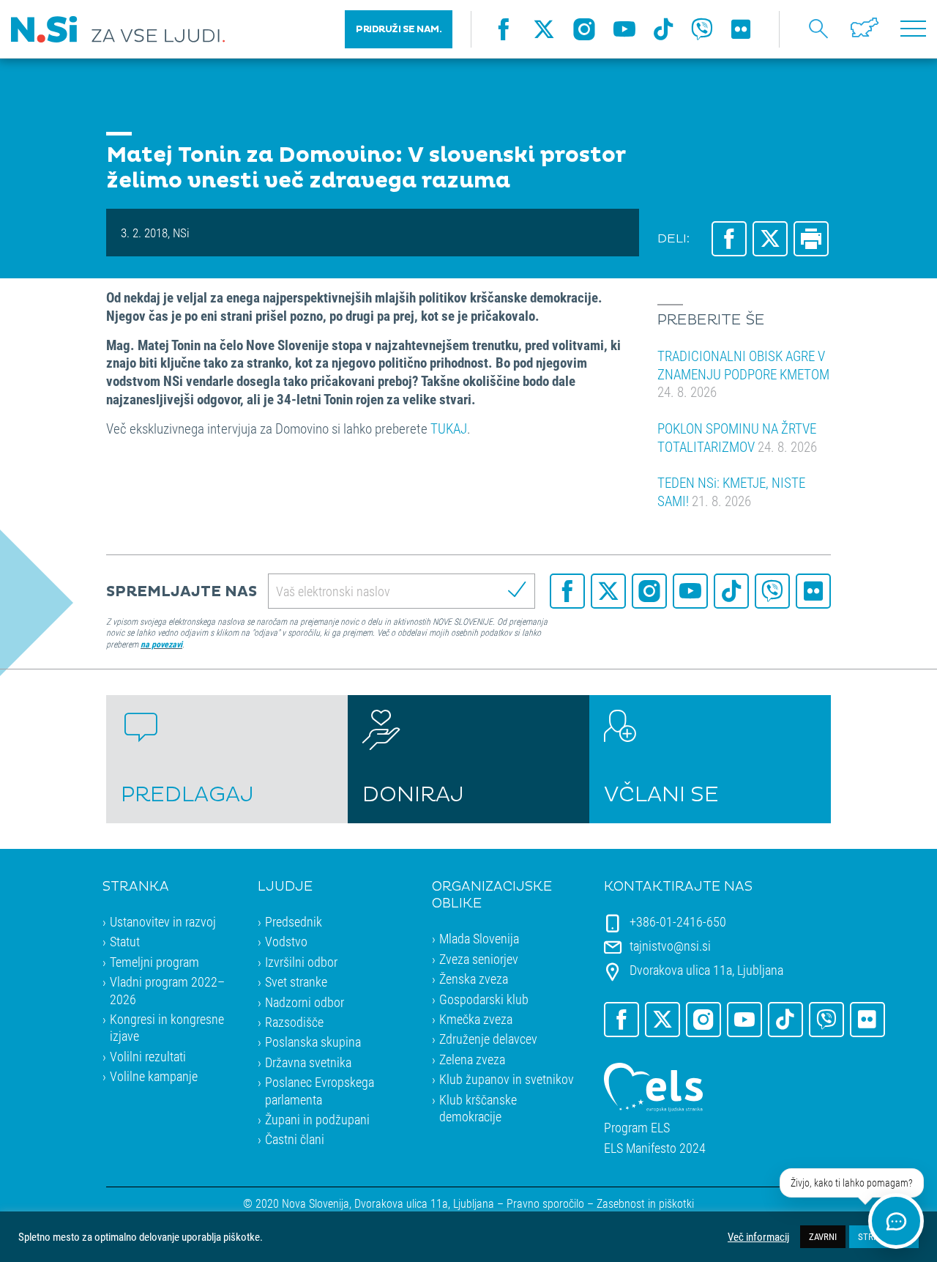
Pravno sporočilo (545, 1203)
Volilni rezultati (148, 1056)
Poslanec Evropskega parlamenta (319, 1090)
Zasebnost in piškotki (645, 1203)
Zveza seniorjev (478, 959)
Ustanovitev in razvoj (163, 921)
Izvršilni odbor (301, 961)
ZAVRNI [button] (823, 1236)
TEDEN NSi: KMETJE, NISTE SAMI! (731, 491)
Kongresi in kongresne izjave (167, 1027)
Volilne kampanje (154, 1076)
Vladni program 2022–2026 (167, 990)
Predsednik (293, 921)
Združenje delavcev (488, 1038)
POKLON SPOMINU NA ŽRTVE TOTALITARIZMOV (737, 437)
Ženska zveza (473, 978)
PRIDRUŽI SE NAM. (398, 29)
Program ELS (637, 1127)
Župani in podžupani (317, 1119)
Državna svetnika (308, 1062)
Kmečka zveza (475, 1019)
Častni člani (294, 1139)
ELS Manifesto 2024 (655, 1148)
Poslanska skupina (313, 1041)
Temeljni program (154, 961)
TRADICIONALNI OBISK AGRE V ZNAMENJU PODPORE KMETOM (743, 373)
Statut (125, 941)
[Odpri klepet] (896, 1221)
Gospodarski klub (484, 999)
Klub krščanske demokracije (478, 1108)
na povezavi (161, 644)
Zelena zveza (472, 1059)
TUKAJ (448, 428)
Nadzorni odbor (304, 1002)
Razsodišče (294, 1022)
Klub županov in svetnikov (506, 1079)
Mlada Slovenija (479, 938)
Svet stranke (296, 981)
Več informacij (758, 1237)
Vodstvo (286, 941)
